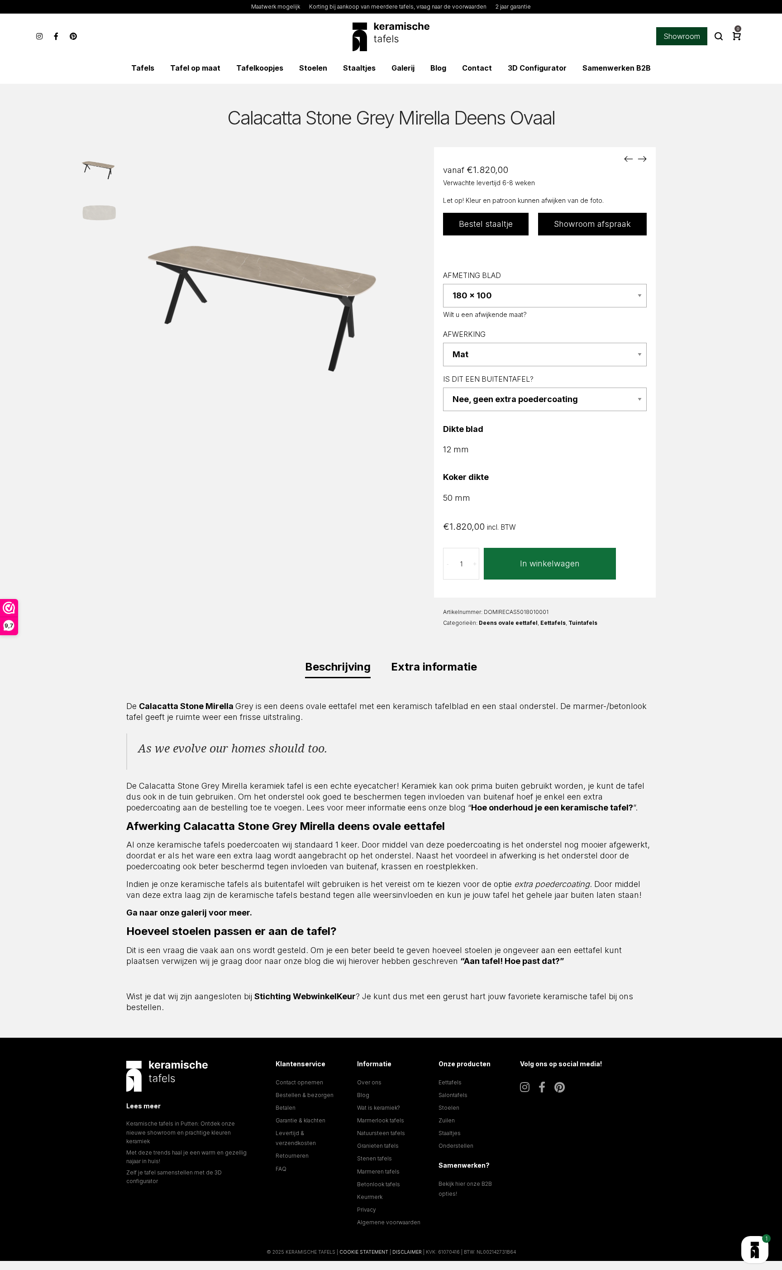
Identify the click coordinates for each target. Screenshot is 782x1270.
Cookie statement (363, 1252)
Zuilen (447, 1120)
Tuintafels (582, 622)
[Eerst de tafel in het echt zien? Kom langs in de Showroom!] (754, 1249)
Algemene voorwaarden (388, 1222)
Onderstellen (456, 1145)
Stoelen (449, 1107)
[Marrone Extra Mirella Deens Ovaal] (642, 158)
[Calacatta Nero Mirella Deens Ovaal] (628, 158)
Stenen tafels (374, 1158)
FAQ (281, 1168)
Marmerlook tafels (380, 1120)
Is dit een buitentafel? (488, 379)
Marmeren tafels (378, 1171)
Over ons (369, 1082)
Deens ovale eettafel (508, 622)
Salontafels (453, 1095)
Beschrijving (338, 666)
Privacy (366, 1209)
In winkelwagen (550, 563)
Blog (363, 1095)
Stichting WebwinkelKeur (305, 996)
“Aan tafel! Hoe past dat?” (512, 961)
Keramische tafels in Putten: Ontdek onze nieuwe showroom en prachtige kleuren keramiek (180, 1132)
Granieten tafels (378, 1145)
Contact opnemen (299, 1082)
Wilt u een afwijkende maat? (485, 314)
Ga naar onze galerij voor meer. (189, 912)
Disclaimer (407, 1252)
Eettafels (553, 622)
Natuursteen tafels (381, 1133)
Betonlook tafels (378, 1184)
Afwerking (464, 334)
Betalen (286, 1107)
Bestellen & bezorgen (305, 1095)
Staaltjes (450, 1133)
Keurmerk (369, 1196)
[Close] (714, 1096)
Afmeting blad (472, 275)
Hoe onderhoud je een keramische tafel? (552, 807)
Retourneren (292, 1155)
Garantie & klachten (300, 1120)
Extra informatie (434, 666)
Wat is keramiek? (378, 1107)
